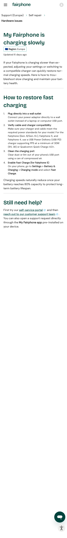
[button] (61, 5)
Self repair (35, 15)
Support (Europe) (12, 15)
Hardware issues (11, 21)
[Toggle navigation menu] (5, 5)
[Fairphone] (23, 5)
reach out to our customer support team (29, 214)
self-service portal (31, 210)
